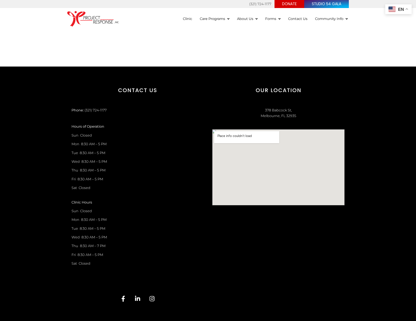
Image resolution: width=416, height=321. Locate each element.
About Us (245, 19)
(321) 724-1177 (260, 4)
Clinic (187, 19)
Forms (270, 19)
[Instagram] (152, 298)
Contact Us (297, 19)
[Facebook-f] (123, 298)
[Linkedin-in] (138, 298)
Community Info (329, 19)
